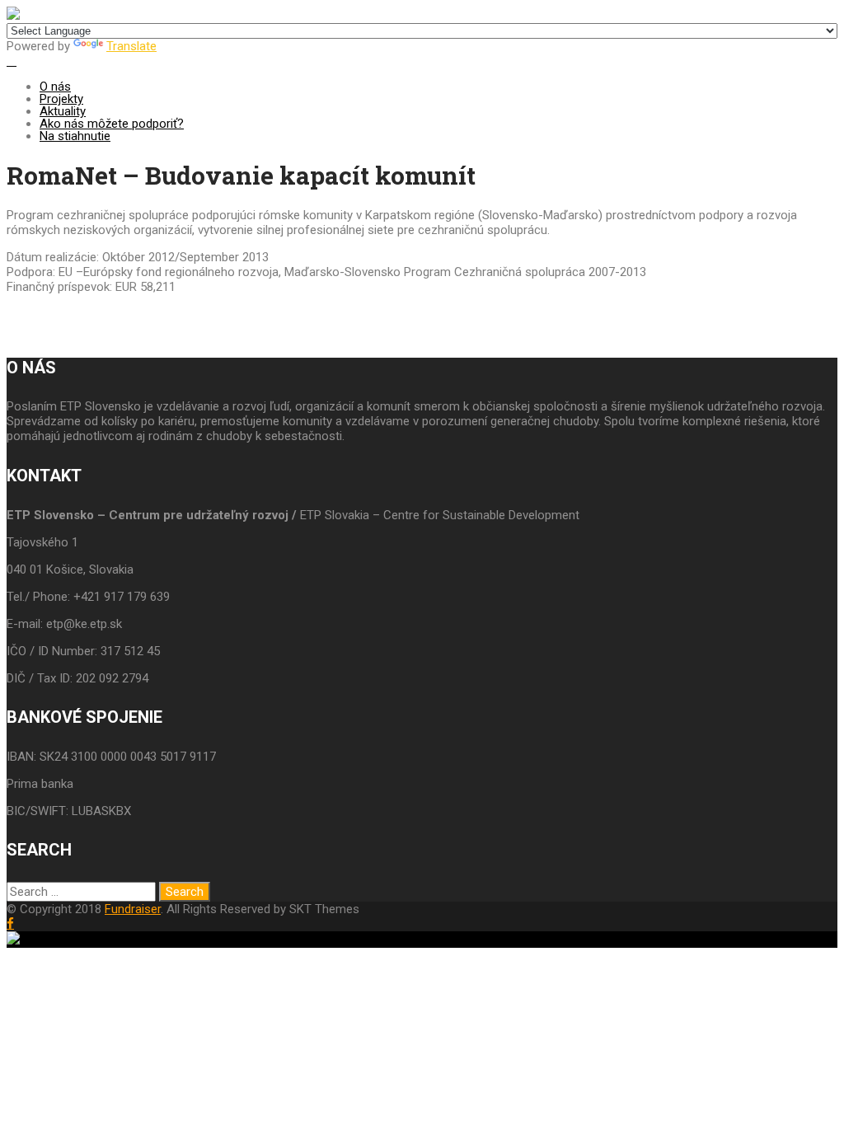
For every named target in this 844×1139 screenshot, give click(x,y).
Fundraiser (133, 909)
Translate (131, 46)
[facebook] (10, 923)
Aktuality (63, 111)
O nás (55, 86)
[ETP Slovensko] (13, 15)
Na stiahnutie (75, 136)
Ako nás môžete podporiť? (112, 123)
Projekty (61, 98)
